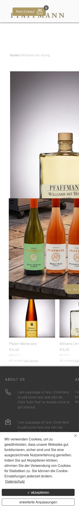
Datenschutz (15, 481)
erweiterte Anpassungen (38, 501)
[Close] (73, 438)
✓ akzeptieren (38, 492)
